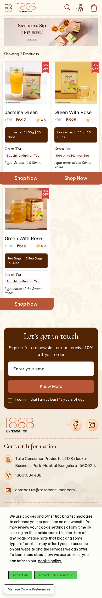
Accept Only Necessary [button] (55, 575)
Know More (51, 386)
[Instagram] (92, 425)
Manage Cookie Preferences (29, 589)
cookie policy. (50, 561)
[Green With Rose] (76, 83)
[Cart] (94, 8)
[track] (80, 9)
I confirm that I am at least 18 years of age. (50, 399)
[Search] (67, 7)
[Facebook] (75, 425)
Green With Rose (73, 112)
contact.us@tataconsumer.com (45, 489)
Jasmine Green (21, 112)
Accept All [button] (20, 575)
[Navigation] (8, 8)
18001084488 (28, 475)
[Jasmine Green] (26, 83)
